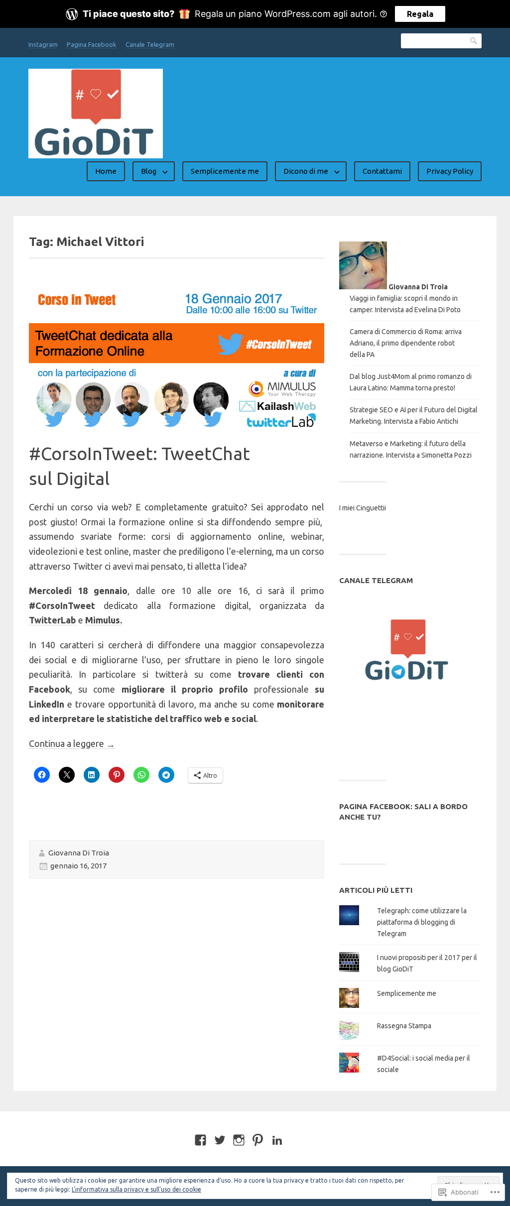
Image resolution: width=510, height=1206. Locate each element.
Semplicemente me (225, 171)
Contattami (382, 171)
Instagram (43, 44)
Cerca (474, 40)
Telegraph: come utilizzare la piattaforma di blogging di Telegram (422, 922)
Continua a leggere (72, 743)
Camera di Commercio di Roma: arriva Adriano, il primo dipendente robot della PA (406, 343)
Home (106, 171)
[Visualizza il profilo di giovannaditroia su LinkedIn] (277, 1140)
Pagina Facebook (92, 44)
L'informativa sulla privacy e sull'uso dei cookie (136, 1189)
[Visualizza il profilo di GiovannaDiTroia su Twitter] (220, 1140)
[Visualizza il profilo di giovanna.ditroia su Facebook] (200, 1140)
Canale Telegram (150, 44)
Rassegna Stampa (404, 1026)
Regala (420, 13)
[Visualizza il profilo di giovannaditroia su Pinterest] (258, 1140)
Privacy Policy (449, 171)
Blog (148, 171)
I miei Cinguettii (362, 508)
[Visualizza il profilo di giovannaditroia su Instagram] (239, 1140)
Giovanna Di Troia (78, 852)
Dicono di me (305, 171)
